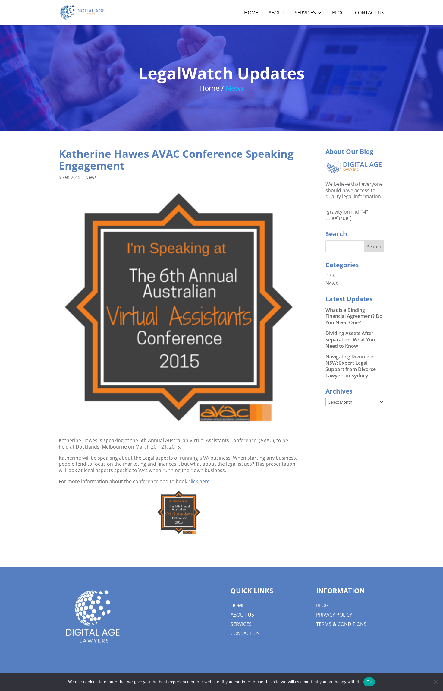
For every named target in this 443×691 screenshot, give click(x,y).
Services (241, 624)
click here (199, 481)
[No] (435, 682)
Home (238, 605)
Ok (369, 681)
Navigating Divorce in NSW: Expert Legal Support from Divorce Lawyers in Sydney (350, 366)
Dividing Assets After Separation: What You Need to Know (350, 339)
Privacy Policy (334, 614)
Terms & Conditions (341, 624)
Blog (330, 274)
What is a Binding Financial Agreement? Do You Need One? (353, 316)
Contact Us (245, 633)
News (90, 177)
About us (242, 614)
